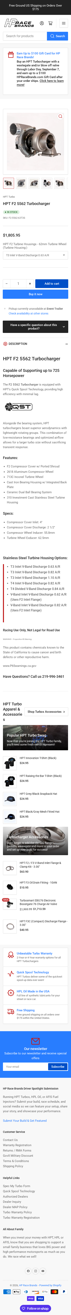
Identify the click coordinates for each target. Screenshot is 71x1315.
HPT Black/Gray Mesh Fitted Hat (40, 811)
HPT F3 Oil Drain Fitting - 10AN (38, 882)
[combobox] (35, 36)
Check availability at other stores (28, 313)
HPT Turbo (9, 196)
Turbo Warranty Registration (21, 1217)
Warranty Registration (17, 1145)
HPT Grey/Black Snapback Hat (38, 793)
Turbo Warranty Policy (17, 1212)
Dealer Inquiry (12, 1202)
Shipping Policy (13, 1166)
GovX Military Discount (18, 1155)
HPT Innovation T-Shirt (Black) (38, 758)
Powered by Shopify (50, 1285)
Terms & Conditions (16, 1161)
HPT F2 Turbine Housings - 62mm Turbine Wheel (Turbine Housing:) (34, 245)
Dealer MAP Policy (15, 1207)
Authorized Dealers (15, 1196)
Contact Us (10, 1140)
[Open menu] (63, 23)
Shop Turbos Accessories (45, 712)
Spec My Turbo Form (16, 1186)
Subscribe (57, 1066)
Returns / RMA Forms (17, 1150)
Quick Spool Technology (19, 1191)
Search (60, 36)
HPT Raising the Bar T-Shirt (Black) (41, 775)
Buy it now (35, 294)
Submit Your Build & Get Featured (25, 1121)
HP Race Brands (28, 1285)
